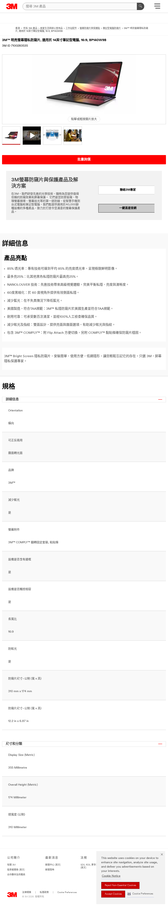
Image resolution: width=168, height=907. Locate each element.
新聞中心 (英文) (53, 865)
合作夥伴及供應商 (16, 875)
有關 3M (11, 865)
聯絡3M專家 (128, 189)
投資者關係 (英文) (16, 870)
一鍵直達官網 (127, 208)
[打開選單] (157, 7)
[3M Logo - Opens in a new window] (11, 6)
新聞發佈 (49, 870)
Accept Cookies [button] (113, 894)
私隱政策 (44, 892)
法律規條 (26, 892)
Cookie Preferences (67, 892)
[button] (140, 894)
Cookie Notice (111, 876)
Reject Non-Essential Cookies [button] (120, 885)
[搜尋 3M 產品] (140, 6)
